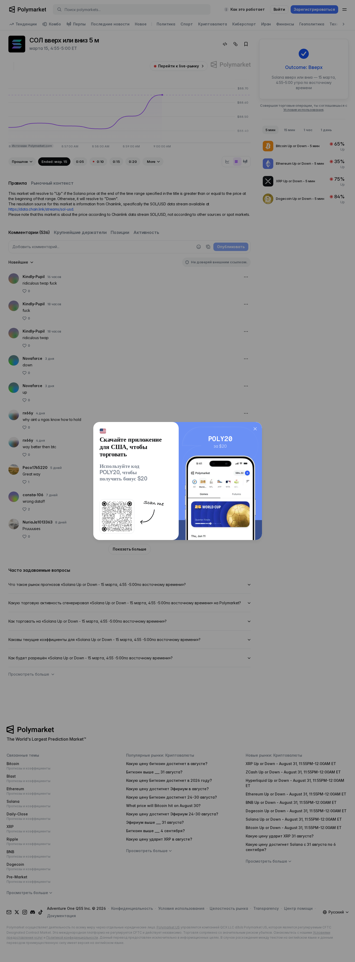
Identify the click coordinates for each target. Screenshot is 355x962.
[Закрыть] (255, 428)
